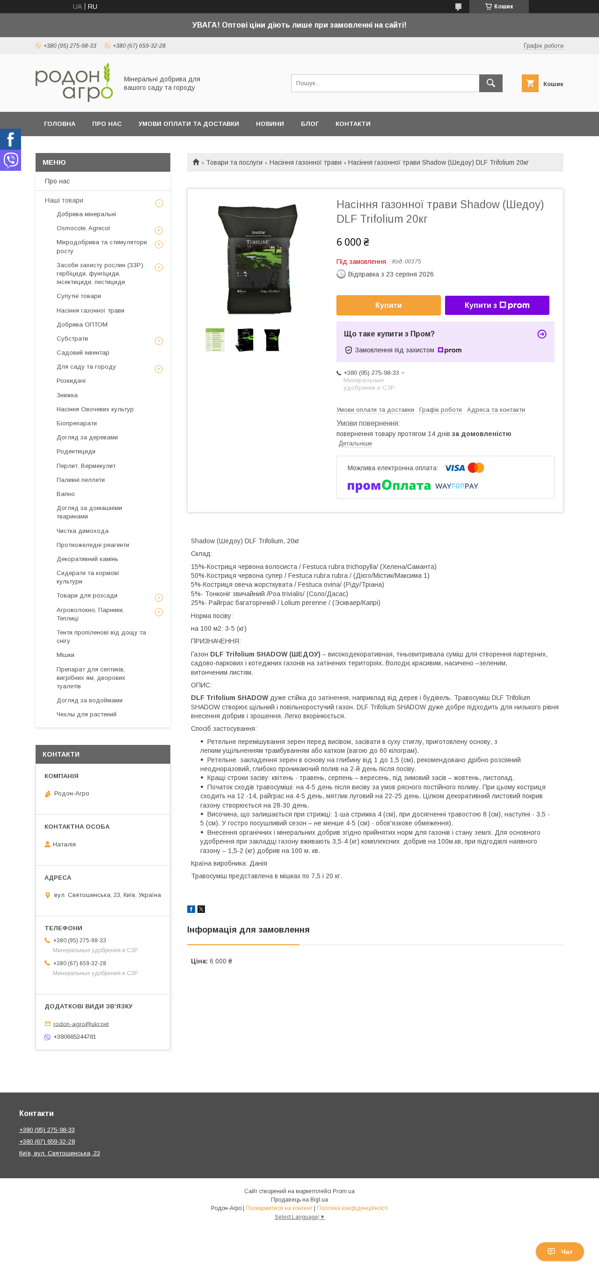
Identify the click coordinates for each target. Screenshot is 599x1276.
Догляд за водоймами (90, 700)
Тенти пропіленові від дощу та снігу (101, 636)
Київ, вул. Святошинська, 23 (59, 1153)
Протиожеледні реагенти (93, 544)
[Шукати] (491, 83)
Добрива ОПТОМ (82, 324)
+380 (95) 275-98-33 (47, 1129)
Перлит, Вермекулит (86, 465)
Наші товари (64, 200)
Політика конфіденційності (352, 1208)
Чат (567, 1251)
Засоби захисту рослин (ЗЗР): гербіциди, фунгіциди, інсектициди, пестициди (101, 273)
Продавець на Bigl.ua (299, 1199)
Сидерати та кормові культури (88, 577)
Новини (270, 123)
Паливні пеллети (81, 479)
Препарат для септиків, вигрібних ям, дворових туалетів (91, 678)
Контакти (353, 123)
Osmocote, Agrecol (83, 228)
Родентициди (76, 451)
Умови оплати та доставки (189, 123)
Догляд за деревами (87, 437)
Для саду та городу (86, 366)
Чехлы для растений (87, 714)
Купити (388, 305)
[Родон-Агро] (74, 99)
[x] (201, 910)
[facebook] (191, 910)
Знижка (67, 395)
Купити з (481, 305)
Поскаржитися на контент (279, 1208)
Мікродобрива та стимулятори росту (102, 246)
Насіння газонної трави (306, 162)
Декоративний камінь (87, 558)
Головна (59, 123)
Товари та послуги (234, 162)
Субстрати (72, 338)
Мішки (65, 654)
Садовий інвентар (83, 352)
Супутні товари (79, 295)
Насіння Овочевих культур (95, 409)
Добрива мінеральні (86, 214)
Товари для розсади (87, 595)
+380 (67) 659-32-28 (47, 1141)
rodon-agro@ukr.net (81, 1023)
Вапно (66, 493)
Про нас (107, 123)
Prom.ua (344, 1191)
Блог (310, 123)
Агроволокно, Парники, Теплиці (90, 614)
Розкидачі (71, 380)
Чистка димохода (83, 530)
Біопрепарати (77, 423)
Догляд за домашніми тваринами (89, 512)
